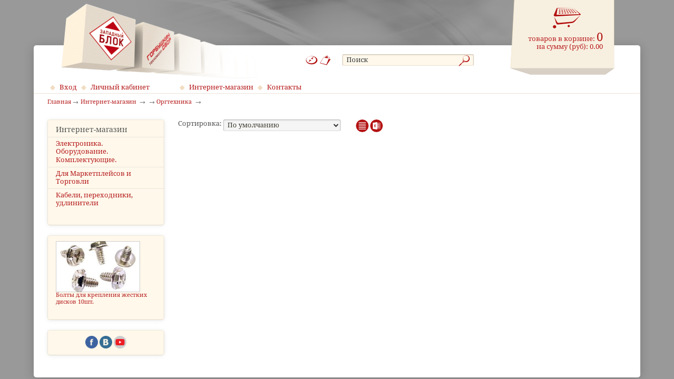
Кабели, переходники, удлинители (94, 199)
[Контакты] (326, 60)
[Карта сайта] (311, 60)
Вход (68, 87)
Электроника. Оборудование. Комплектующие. (86, 151)
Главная (59, 102)
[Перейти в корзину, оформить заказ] (567, 18)
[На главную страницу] (158, 41)
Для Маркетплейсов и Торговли (93, 177)
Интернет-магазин (221, 87)
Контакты (284, 87)
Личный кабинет (120, 87)
